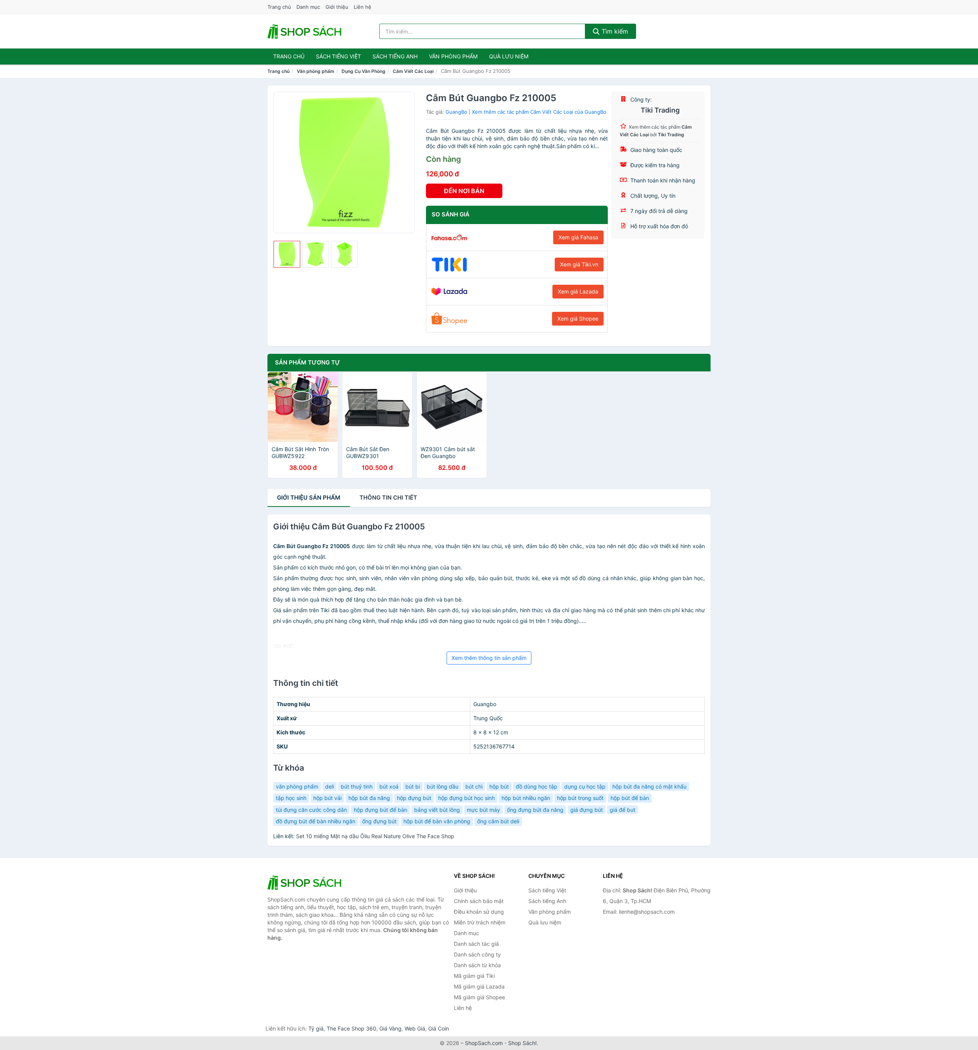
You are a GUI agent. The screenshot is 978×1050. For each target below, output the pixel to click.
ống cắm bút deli (498, 821)
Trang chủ (279, 7)
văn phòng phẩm (297, 786)
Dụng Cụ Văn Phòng (363, 71)
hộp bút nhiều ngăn (526, 798)
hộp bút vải (327, 798)
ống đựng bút (379, 821)
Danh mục (308, 7)
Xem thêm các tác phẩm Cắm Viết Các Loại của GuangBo (539, 112)
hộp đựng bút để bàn (380, 809)
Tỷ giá (316, 1028)
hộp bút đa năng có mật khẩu (649, 786)
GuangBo (456, 112)
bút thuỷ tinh (356, 786)
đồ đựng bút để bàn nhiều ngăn (315, 821)
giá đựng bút (586, 809)
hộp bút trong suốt (580, 798)
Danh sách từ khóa (477, 965)
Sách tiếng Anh (547, 901)
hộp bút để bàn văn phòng (436, 821)
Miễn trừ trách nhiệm (479, 922)
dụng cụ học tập (585, 786)
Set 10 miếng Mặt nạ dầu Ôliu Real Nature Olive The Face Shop (375, 836)
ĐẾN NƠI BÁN (464, 191)
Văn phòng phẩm (453, 56)
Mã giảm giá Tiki (474, 976)
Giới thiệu (336, 7)
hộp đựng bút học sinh (466, 798)
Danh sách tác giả (476, 943)
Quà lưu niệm (508, 56)
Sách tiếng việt (338, 56)
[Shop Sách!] (305, 882)
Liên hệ (362, 7)
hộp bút (499, 786)
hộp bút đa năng (369, 798)
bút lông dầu (442, 786)
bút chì (474, 786)
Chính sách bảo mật (479, 901)
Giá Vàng (390, 1028)
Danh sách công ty (477, 954)
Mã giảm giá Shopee (479, 997)
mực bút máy (483, 809)
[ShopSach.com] (305, 31)
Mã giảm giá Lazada (479, 986)
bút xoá (388, 786)
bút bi (412, 786)
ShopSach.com (484, 1043)
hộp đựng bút (414, 798)
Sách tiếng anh (395, 56)
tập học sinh (291, 798)
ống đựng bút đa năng (535, 809)
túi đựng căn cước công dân (311, 809)
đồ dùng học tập (536, 786)
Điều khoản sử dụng (479, 911)
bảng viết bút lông (437, 809)
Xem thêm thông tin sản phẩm (489, 658)
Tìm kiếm (614, 31)
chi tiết (388, 497)
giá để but (622, 809)
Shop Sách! (522, 1043)
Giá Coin (438, 1028)
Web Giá (415, 1028)
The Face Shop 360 (351, 1028)
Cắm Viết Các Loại (413, 71)
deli (329, 786)
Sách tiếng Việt (547, 890)
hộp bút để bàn (629, 798)
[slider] (287, 254)
